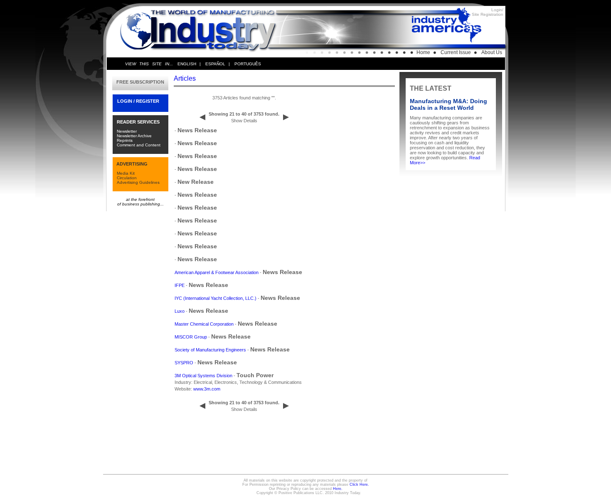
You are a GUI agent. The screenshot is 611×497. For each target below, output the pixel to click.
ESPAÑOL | (217, 64)
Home (423, 52)
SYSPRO (184, 362)
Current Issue (456, 52)
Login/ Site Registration (487, 12)
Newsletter (127, 131)
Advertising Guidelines (138, 182)
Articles (185, 78)
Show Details (244, 120)
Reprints (125, 140)
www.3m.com (206, 388)
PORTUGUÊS (247, 64)
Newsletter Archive (134, 136)
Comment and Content (138, 145)
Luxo (180, 311)
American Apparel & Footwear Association (217, 272)
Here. (337, 489)
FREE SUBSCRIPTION (140, 81)
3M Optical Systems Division (203, 375)
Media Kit (126, 173)
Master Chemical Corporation (204, 323)
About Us (491, 52)
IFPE (180, 285)
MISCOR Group (191, 336)
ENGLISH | (189, 64)
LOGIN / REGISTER (138, 101)
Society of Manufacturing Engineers (210, 349)
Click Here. (359, 484)
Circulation (127, 178)
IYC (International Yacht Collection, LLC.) (215, 298)
